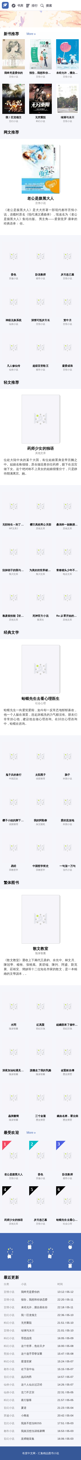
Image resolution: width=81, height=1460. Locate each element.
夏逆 (23, 1407)
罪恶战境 (26, 1338)
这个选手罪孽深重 (31, 1353)
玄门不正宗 (27, 1392)
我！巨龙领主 (29, 1315)
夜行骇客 (26, 1400)
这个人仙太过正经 (31, 1384)
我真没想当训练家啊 (33, 1430)
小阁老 (25, 1415)
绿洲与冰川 (27, 1330)
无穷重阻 (26, 1322)
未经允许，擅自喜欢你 (34, 1307)
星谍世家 (26, 1361)
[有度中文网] (5, 5)
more (30, 33)
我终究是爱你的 (30, 1291)
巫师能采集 (27, 1438)
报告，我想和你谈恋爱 (34, 1299)
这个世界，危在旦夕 (33, 1345)
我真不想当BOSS (31, 1423)
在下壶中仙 (27, 1369)
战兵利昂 (26, 1376)
